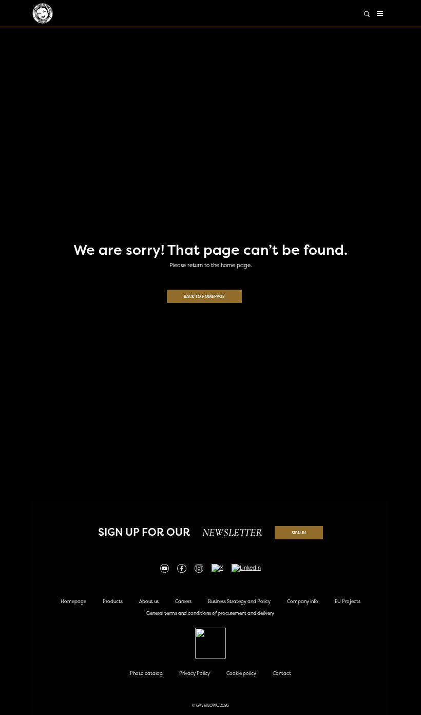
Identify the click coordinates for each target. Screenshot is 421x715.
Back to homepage (204, 296)
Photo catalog (146, 673)
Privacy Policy (194, 673)
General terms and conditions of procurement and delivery (210, 613)
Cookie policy (241, 673)
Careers (183, 601)
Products (113, 601)
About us (149, 601)
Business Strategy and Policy (239, 601)
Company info (302, 601)
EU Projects (347, 601)
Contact (282, 673)
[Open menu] (380, 13)
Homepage (73, 601)
